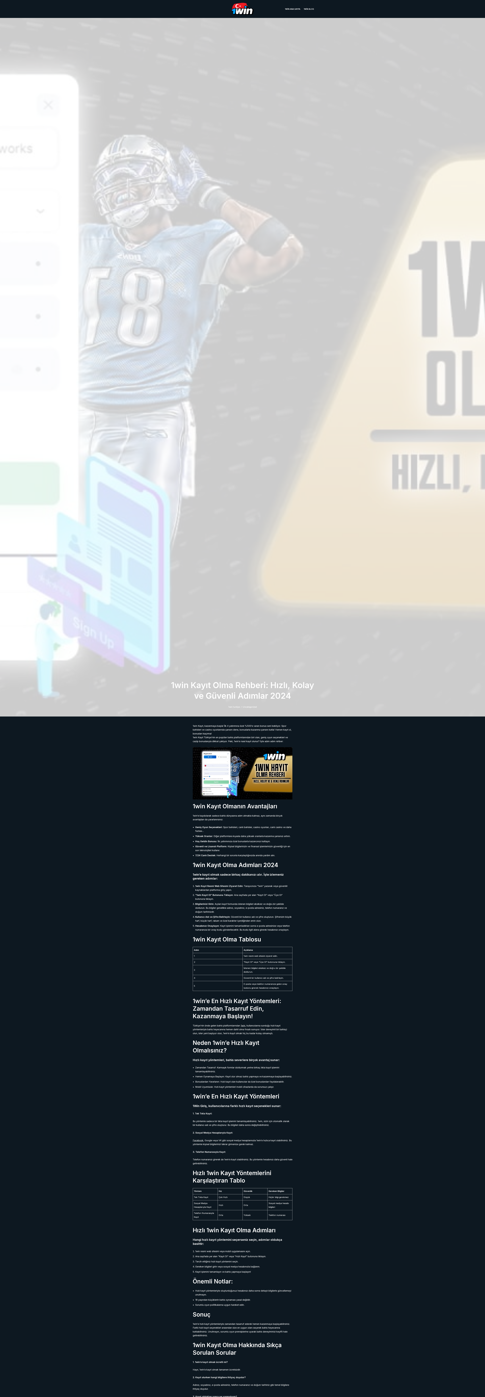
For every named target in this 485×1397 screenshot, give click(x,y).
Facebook (198, 1140)
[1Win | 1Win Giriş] (242, 9)
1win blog (309, 9)
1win (243, 1025)
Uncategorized (250, 707)
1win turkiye (234, 707)
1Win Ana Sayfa (292, 9)
